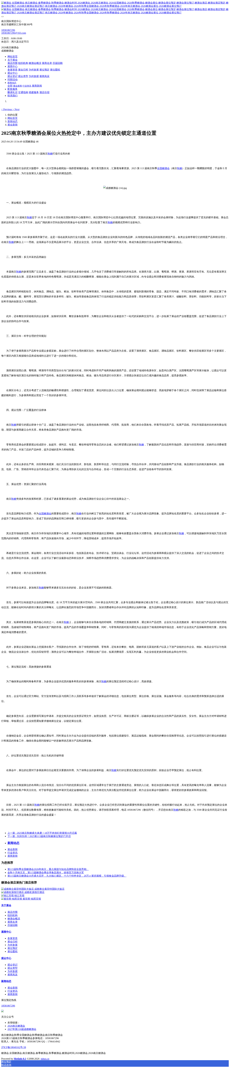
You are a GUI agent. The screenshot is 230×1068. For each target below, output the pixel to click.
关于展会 (6, 905)
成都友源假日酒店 (34, 892)
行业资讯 (13, 852)
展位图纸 (13, 951)
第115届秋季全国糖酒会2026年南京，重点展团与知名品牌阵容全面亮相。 (48, 869)
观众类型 (13, 968)
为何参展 (13, 945)
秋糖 (50, 153)
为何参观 (13, 971)
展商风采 (13, 974)
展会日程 (13, 941)
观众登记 (13, 964)
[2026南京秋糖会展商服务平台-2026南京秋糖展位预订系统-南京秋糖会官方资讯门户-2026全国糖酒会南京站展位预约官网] (115, 7)
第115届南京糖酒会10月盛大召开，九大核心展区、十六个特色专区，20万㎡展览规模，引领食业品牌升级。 (67, 875)
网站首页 (13, 56)
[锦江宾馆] (7, 895)
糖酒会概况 (14, 918)
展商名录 (13, 922)
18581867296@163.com (13, 33)
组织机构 (13, 915)
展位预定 (13, 948)
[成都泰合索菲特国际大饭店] (17, 889)
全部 (10, 85)
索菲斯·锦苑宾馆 (32, 898)
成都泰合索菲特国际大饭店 (49, 889)
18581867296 (8, 30)
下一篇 (39, 836)
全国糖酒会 (163, 168)
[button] (7, 109)
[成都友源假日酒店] (12, 892)
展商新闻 (13, 856)
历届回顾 (13, 925)
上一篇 (42, 833)
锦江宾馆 (19, 895)
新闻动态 (13, 121)
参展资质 (13, 938)
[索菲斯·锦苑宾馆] (12, 898)
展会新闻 (13, 124)
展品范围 (13, 912)
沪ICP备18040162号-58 (13, 1047)
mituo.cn (45, 1058)
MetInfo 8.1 (20, 1058)
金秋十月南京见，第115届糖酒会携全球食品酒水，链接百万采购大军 (46, 872)
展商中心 (6, 931)
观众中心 (6, 958)
